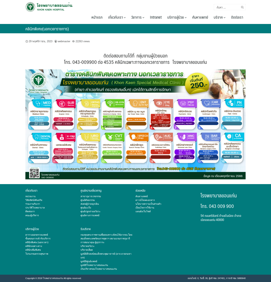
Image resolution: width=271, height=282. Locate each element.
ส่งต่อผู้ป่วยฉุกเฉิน (90, 204)
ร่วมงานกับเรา (32, 204)
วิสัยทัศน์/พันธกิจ (33, 200)
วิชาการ (136, 17)
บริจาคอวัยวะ (87, 246)
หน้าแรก (97, 17)
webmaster (64, 41)
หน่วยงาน (30, 196)
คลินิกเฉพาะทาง (33, 246)
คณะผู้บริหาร (32, 215)
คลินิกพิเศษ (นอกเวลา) (36, 242)
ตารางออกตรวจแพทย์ (36, 234)
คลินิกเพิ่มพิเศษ (33, 250)
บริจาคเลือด (87, 250)
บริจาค (219, 17)
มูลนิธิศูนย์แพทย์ (89, 261)
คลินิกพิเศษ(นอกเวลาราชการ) (47, 28)
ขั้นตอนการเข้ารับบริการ (37, 238)
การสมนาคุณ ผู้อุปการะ (92, 242)
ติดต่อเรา (237, 17)
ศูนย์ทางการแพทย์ (90, 215)
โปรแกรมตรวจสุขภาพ (36, 253)
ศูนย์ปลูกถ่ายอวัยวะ (90, 211)
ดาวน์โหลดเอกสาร (145, 200)
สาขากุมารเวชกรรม (91, 196)
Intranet (156, 17)
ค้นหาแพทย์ (200, 17)
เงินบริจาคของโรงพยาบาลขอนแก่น (99, 269)
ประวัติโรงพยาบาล (35, 207)
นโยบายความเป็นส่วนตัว (148, 204)
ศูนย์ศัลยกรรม (88, 200)
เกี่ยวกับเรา (116, 17)
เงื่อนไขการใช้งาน (145, 207)
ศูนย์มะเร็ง (86, 207)
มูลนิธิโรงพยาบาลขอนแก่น (94, 265)
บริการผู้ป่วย (176, 17)
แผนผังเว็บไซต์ (143, 211)
